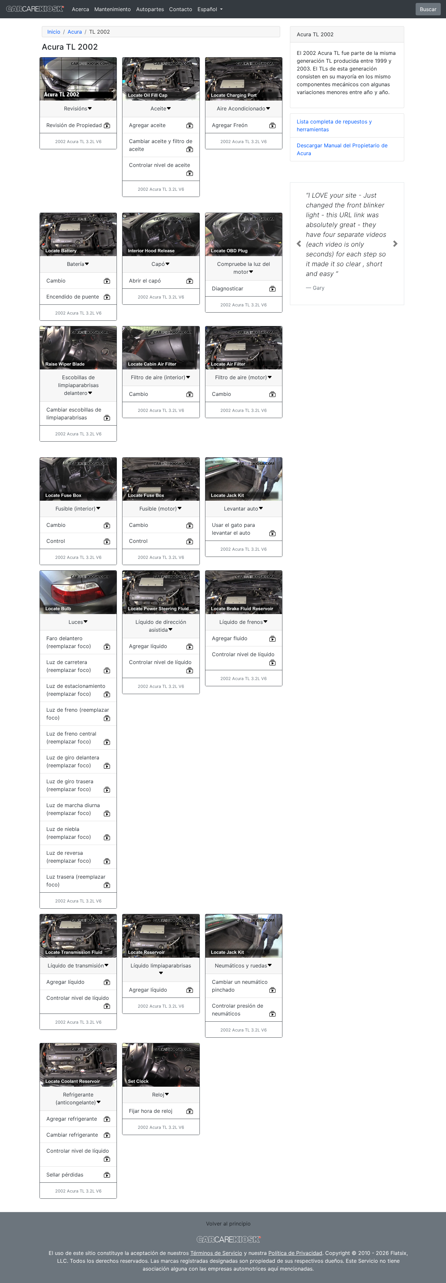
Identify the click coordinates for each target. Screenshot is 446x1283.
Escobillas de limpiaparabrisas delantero (78, 385)
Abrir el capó (145, 280)
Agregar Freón (229, 125)
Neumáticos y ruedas (241, 965)
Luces (76, 622)
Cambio (56, 280)
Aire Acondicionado (241, 108)
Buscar (428, 9)
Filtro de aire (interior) (158, 377)
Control (55, 541)
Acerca (80, 9)
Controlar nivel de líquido (160, 662)
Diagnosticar (227, 288)
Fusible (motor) (158, 508)
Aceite (158, 108)
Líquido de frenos (241, 622)
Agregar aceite (147, 125)
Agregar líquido (148, 646)
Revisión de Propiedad (74, 125)
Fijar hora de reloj (150, 1111)
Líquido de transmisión (76, 965)
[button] (298, 244)
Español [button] (208, 9)
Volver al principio (228, 1223)
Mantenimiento (112, 9)
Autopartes (150, 9)
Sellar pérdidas (64, 1174)
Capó (158, 264)
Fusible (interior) (76, 508)
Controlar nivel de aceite (159, 165)
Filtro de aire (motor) (241, 377)
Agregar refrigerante (71, 1118)
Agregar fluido (229, 638)
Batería (75, 264)
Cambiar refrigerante (72, 1134)
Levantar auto (241, 508)
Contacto (180, 9)
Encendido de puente (72, 296)
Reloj (158, 1094)
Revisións (75, 108)
